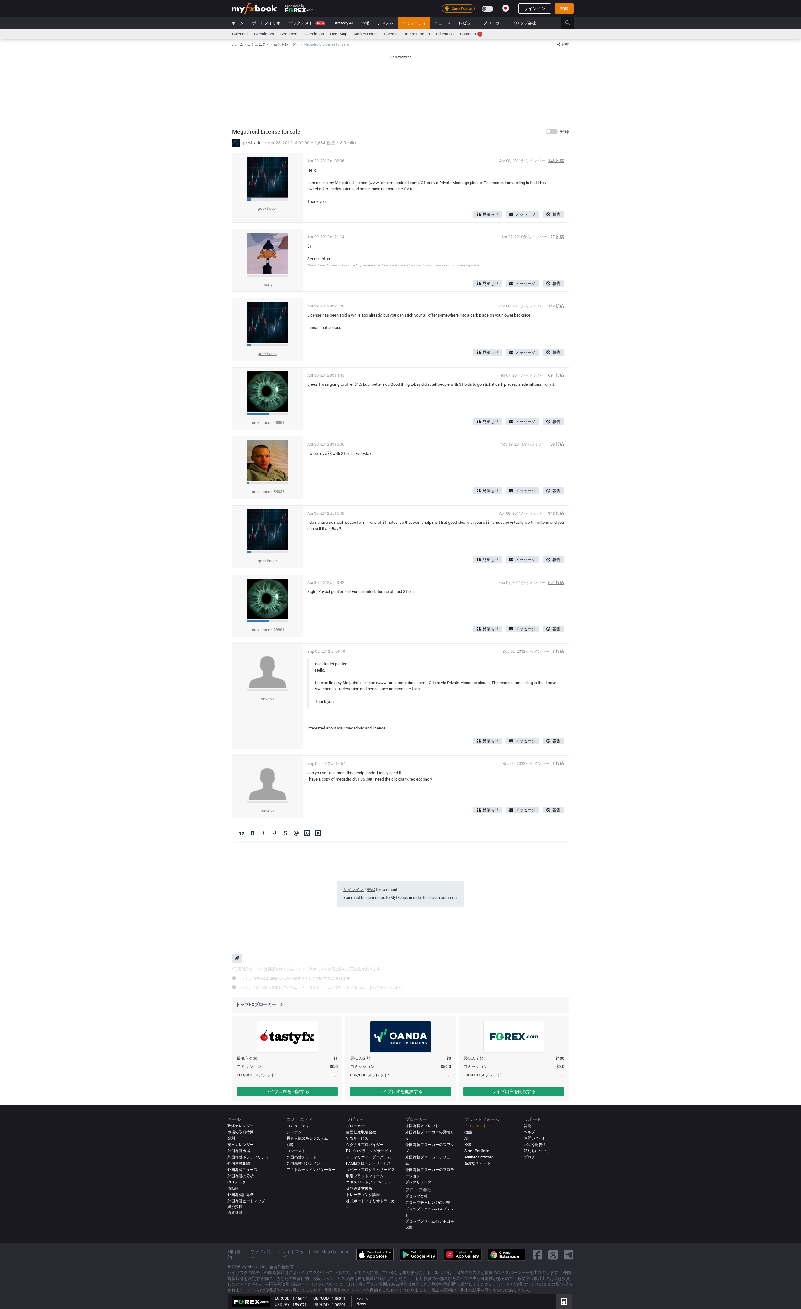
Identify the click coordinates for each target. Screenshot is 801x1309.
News (361, 1304)
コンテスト (296, 1151)
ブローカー (493, 23)
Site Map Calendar (331, 1251)
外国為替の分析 (240, 1176)
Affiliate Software (478, 1157)
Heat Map (338, 34)
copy (326, 779)
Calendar (240, 34)
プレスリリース (418, 1182)
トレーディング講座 (363, 1195)
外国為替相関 (238, 1163)
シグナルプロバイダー (365, 1144)
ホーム (238, 23)
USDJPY (282, 1304)
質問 (527, 1126)
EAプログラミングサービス (369, 1151)
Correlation (314, 34)
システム (385, 23)
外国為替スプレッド (422, 1126)
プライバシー (262, 1254)
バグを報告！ (535, 1144)
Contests (470, 34)
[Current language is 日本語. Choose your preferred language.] (505, 8)
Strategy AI (343, 23)
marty (268, 284)
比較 (409, 1227)
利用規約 (234, 1254)
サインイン (535, 8)
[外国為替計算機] (564, 1301)
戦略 (290, 1144)
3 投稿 (558, 651)
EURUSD (282, 1298)
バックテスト (306, 23)
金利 (231, 1138)
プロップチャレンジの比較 (427, 1202)
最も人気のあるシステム (307, 1138)
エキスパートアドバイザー (368, 1182)
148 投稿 (556, 160)
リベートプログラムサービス (370, 1169)
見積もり (490, 214)
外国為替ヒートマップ (246, 1201)
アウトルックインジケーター (311, 1169)
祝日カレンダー (240, 1144)
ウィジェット (475, 1126)
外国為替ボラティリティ (248, 1157)
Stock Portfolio (476, 1151)
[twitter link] (553, 1255)
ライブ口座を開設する (287, 1091)
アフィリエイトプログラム (368, 1157)
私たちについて (537, 1151)
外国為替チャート (302, 1157)
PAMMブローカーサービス (368, 1163)
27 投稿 (557, 236)
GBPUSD (321, 1298)
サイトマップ (293, 1254)
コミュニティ (414, 23)
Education (445, 34)
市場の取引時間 (240, 1132)
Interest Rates (417, 34)
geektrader (252, 143)
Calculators (264, 34)
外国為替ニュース (242, 1169)
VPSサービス (357, 1138)
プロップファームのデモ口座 (429, 1221)
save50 (267, 699)
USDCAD (321, 1304)
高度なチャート (477, 1163)
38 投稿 (557, 444)
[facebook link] (537, 1255)
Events (362, 1298)
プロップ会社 (524, 23)
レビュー (467, 23)
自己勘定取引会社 (361, 1132)
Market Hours (366, 34)
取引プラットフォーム (365, 1176)
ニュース (442, 23)
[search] (571, 23)
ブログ (529, 1157)
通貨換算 (234, 1212)
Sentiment (289, 34)
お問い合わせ (535, 1138)
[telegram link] (569, 1255)
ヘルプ (529, 1132)
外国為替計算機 (240, 1195)
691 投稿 (556, 375)
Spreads (391, 34)
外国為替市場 (238, 1151)
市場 (365, 23)
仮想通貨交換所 (359, 1188)
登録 (564, 8)
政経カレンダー (240, 1126)
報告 (556, 214)
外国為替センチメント (305, 1163)
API (467, 1138)
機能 (468, 1132)
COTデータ (236, 1182)
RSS (467, 1144)
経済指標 (234, 1206)
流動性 (233, 1188)
